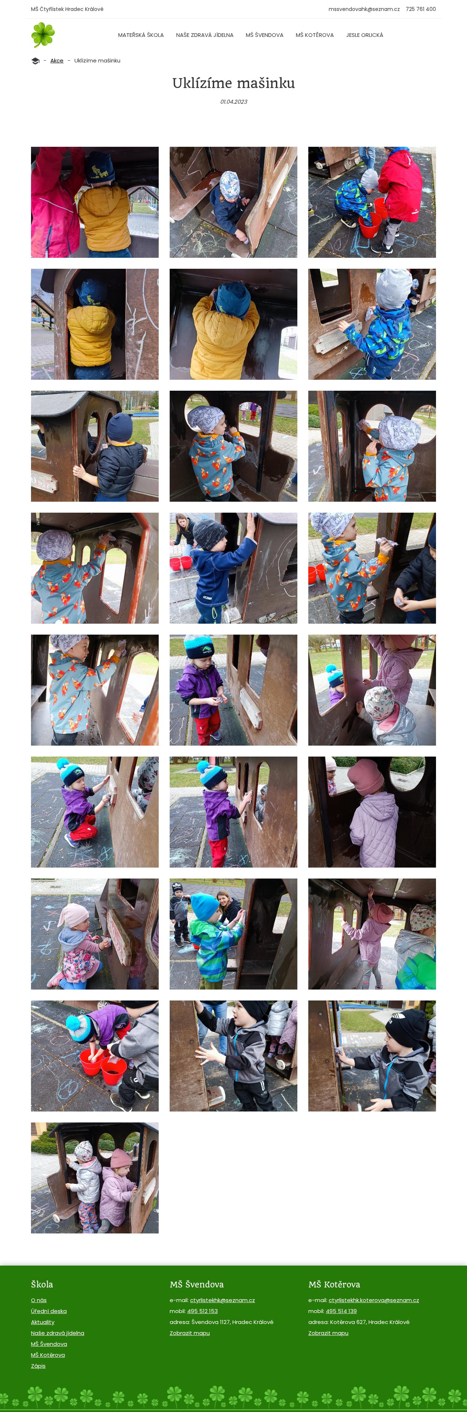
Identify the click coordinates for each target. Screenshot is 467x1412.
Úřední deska (49, 1311)
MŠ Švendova (264, 35)
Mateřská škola (141, 35)
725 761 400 (421, 9)
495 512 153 (202, 1311)
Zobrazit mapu (190, 1333)
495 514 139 (341, 1311)
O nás (39, 1300)
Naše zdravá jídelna (205, 35)
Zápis (38, 1366)
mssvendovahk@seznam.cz (364, 9)
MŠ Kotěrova (315, 35)
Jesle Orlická (364, 35)
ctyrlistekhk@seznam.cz (222, 1300)
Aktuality (42, 1322)
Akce (56, 60)
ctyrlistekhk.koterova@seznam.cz (374, 1300)
